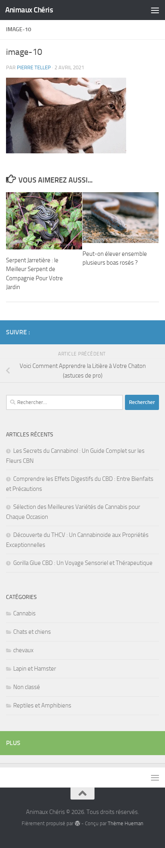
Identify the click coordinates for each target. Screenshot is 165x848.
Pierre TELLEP (34, 67)
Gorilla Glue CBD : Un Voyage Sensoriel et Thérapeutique (83, 563)
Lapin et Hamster (34, 668)
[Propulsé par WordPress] (77, 823)
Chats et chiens (32, 631)
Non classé (26, 687)
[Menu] (155, 10)
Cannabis (24, 613)
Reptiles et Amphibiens (42, 705)
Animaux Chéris (29, 9)
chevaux (23, 650)
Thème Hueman (125, 823)
